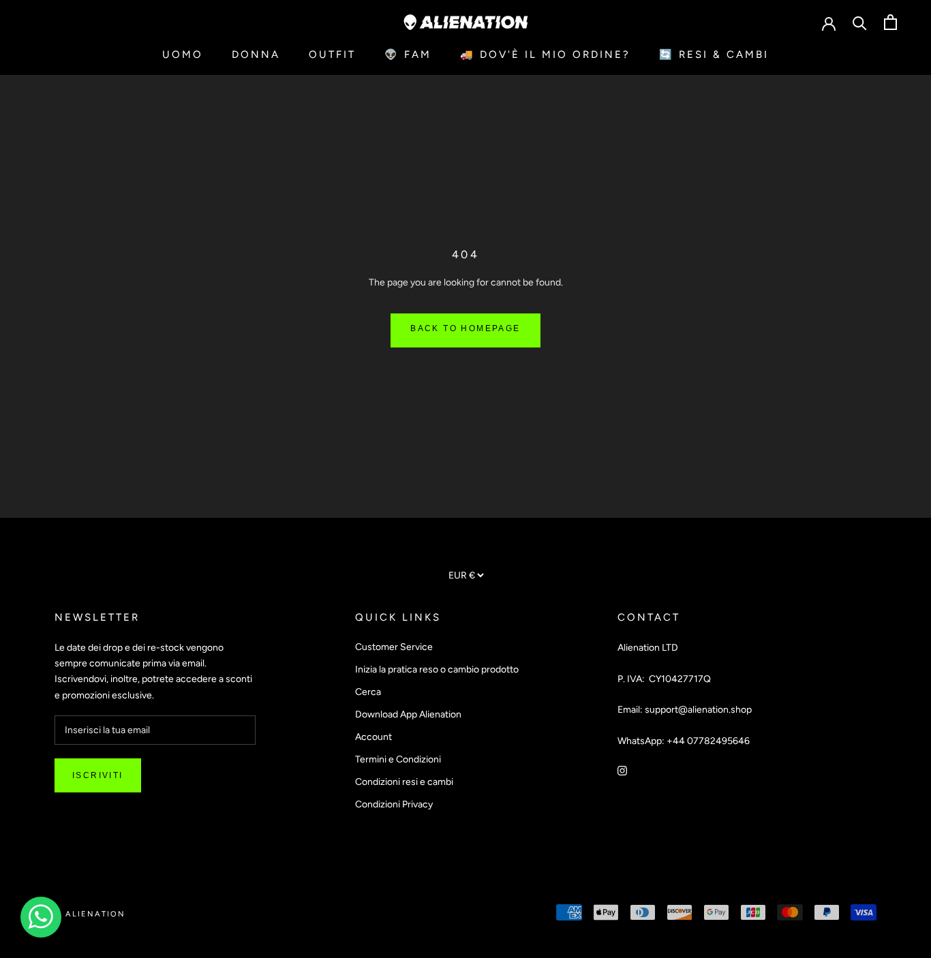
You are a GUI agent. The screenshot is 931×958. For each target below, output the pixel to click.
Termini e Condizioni (398, 759)
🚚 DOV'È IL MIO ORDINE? (545, 54)
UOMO (182, 54)
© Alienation (90, 914)
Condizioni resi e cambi (404, 782)
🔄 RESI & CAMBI (714, 54)
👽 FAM (407, 54)
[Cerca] (860, 22)
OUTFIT (332, 54)
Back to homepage (465, 328)
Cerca (368, 692)
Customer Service (394, 647)
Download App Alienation (408, 714)
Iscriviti (97, 775)
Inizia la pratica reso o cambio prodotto (437, 669)
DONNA (256, 54)
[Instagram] (622, 770)
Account (373, 737)
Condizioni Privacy (394, 804)
